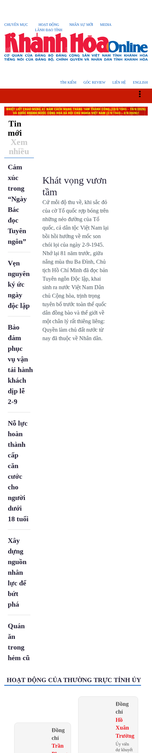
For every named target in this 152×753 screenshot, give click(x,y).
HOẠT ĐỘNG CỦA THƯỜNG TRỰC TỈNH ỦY (73, 680)
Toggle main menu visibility (143, 93)
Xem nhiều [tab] (19, 147)
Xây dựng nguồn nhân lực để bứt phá (18, 572)
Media (110, 24)
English (140, 82)
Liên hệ (118, 82)
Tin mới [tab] (14, 128)
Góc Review (92, 82)
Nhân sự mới (85, 24)
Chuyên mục (16, 24)
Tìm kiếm (65, 82)
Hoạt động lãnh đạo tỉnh (51, 27)
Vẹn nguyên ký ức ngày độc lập (19, 284)
